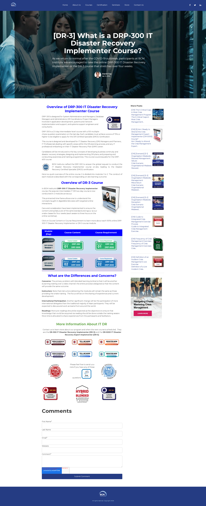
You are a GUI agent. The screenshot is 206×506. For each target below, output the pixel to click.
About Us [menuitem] (77, 5)
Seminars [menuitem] (116, 5)
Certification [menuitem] (102, 5)
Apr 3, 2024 (106, 76)
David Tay (107, 74)
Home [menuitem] (65, 5)
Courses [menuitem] (88, 5)
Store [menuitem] (127, 5)
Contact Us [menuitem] (138, 5)
